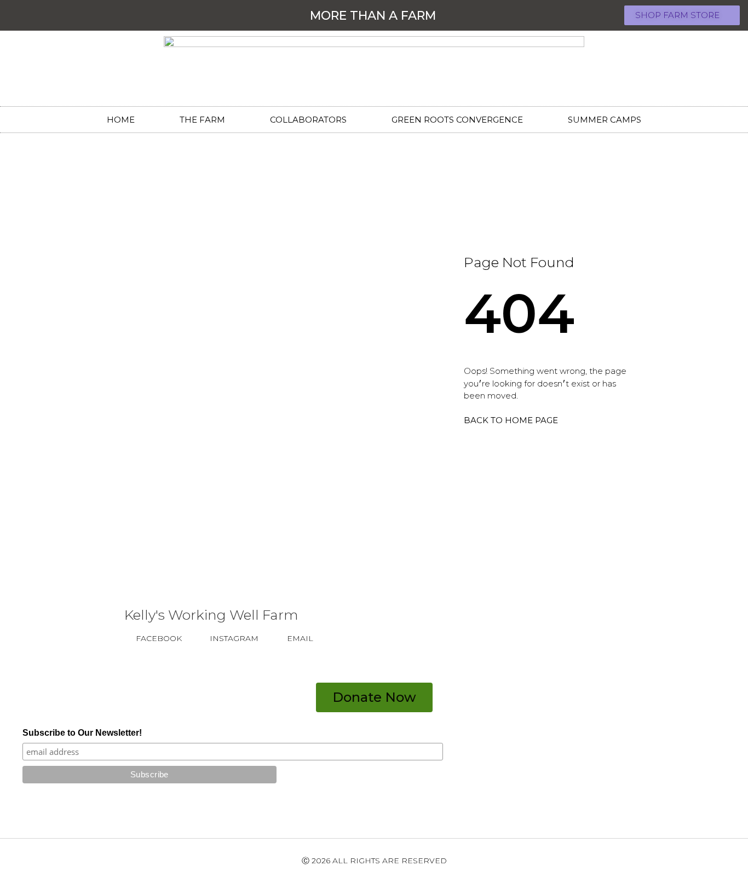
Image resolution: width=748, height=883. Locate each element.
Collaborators (308, 119)
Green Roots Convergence (457, 119)
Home (121, 119)
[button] (682, 15)
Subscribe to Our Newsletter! (82, 733)
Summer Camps (604, 119)
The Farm (202, 119)
